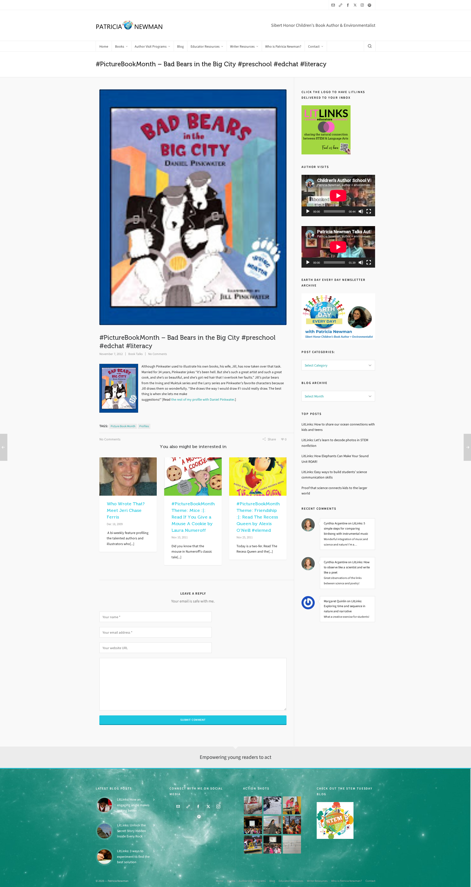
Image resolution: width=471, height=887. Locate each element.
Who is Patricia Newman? (346, 881)
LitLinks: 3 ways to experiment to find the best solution (133, 856)
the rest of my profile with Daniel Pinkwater (202, 399)
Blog (272, 881)
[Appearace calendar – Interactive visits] (272, 844)
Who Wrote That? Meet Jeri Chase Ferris (125, 510)
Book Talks (135, 354)
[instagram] (363, 5)
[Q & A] (272, 825)
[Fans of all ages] (253, 805)
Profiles (144, 426)
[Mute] (360, 211)
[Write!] (272, 805)
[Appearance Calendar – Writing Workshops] (292, 844)
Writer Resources (317, 881)
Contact (370, 881)
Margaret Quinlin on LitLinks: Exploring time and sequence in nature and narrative (344, 606)
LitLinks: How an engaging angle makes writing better (133, 805)
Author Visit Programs (252, 881)
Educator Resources (291, 881)
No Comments (157, 354)
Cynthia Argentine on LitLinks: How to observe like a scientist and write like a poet (347, 567)
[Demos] (292, 805)
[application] (338, 195)
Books (231, 881)
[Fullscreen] (368, 211)
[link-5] (341, 5)
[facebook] (348, 5)
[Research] (253, 844)
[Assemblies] (253, 825)
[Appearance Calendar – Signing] (292, 825)
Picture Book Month (123, 426)
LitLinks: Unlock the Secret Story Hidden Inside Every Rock (131, 831)
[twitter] (355, 5)
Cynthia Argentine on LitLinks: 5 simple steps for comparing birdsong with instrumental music (346, 528)
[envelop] (333, 5)
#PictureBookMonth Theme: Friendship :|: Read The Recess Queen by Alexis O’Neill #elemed (258, 517)
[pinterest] (370, 5)
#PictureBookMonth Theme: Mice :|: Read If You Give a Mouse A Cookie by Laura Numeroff (193, 517)
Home (219, 881)
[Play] (307, 211)
